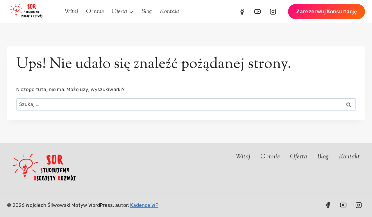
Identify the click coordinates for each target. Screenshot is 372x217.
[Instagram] (273, 11)
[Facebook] (242, 11)
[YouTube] (257, 11)
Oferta (298, 157)
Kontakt (169, 11)
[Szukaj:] (186, 104)
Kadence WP (144, 205)
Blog (146, 11)
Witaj (71, 11)
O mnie (95, 11)
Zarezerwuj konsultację (326, 11)
